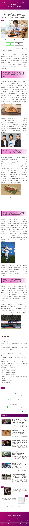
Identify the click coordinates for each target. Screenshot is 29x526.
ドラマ (4, 387)
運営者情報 (7, 520)
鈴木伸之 (4, 389)
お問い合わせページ (21, 518)
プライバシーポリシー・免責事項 (21, 520)
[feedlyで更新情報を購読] (7, 407)
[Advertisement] (14, 203)
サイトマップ (7, 518)
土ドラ (8, 387)
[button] (19, 43)
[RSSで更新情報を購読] (21, 407)
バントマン (14, 387)
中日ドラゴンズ (21, 387)
